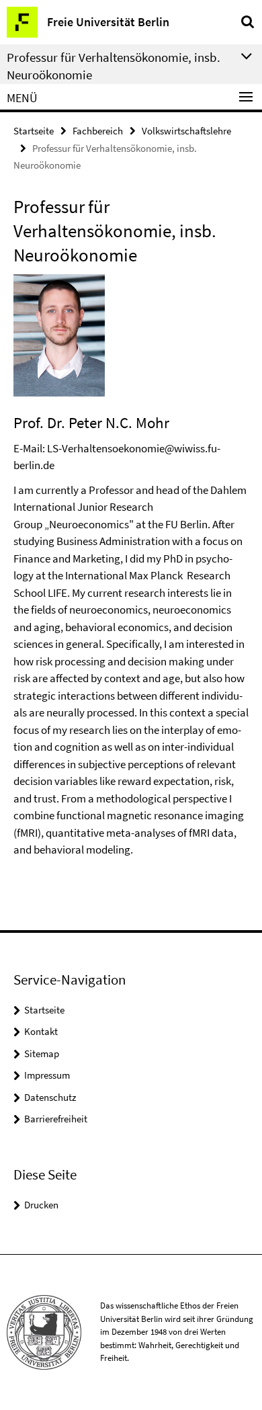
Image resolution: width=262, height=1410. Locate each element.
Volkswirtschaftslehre (186, 130)
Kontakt (41, 1031)
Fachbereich (98, 130)
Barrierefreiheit (55, 1118)
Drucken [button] (41, 1204)
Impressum (47, 1075)
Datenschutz (50, 1097)
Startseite (33, 130)
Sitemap (41, 1053)
